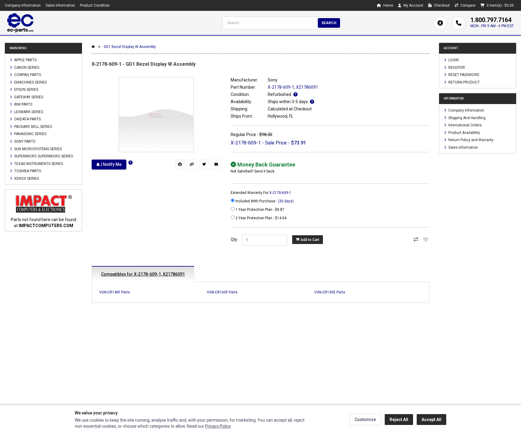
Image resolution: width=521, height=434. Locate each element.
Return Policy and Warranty (470, 140)
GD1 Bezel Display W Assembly (130, 47)
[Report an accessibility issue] (440, 23)
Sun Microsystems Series (37, 149)
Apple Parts (24, 60)
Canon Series (26, 67)
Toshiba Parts (27, 171)
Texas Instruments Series (38, 163)
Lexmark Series (28, 111)
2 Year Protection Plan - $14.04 (260, 218)
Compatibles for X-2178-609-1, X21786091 (143, 274)
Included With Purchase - (264, 201)
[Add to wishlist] (425, 239)
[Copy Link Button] (192, 164)
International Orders (464, 125)
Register (456, 67)
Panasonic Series (29, 134)
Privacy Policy (218, 426)
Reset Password (463, 75)
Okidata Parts (27, 119)
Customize (365, 419)
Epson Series (25, 89)
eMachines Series (30, 82)
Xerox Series (26, 178)
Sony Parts (24, 141)
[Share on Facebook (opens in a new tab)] (180, 164)
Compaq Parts (27, 75)
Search (328, 23)
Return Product (463, 82)
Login (453, 60)
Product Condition (95, 5)
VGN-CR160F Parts (222, 292)
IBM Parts (22, 104)
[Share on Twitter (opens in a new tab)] (204, 164)
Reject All (399, 419)
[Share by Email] (216, 164)
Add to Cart (309, 240)
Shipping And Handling (466, 118)
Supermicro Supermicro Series (43, 156)
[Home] (20, 23)
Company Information (23, 5)
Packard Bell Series (32, 126)
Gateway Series (28, 97)
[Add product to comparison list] (416, 239)
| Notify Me (111, 164)
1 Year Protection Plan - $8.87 (259, 209)
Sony (272, 80)
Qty (234, 239)
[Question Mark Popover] (130, 163)
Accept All (431, 419)
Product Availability (463, 132)
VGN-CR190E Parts (329, 292)
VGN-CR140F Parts (114, 292)
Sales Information (60, 5)
